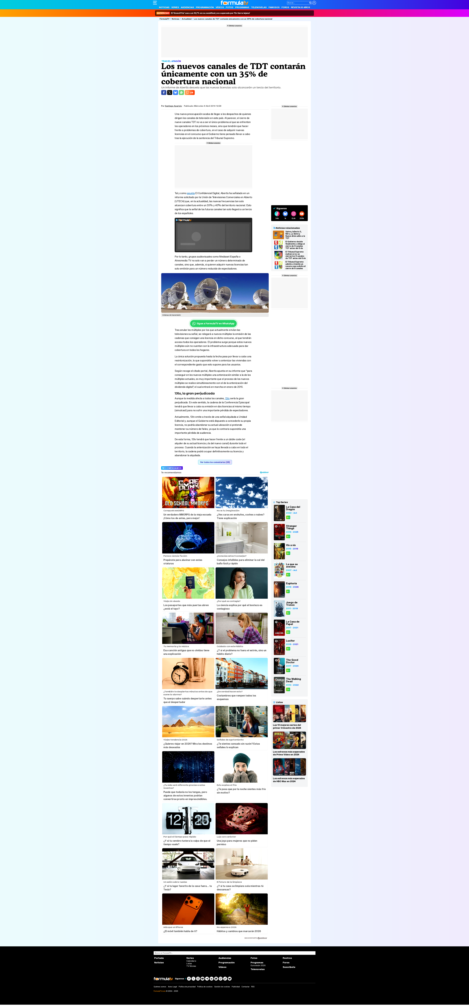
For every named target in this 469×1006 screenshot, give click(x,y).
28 (191, 92)
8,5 (288, 632)
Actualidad (187, 18)
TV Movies (191, 966)
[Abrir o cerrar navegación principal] (155, 2)
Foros (285, 7)
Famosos (274, 7)
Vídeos (220, 7)
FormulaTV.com (160, 991)
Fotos (229, 7)
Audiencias (187, 7)
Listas (189, 963)
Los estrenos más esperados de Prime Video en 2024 (289, 753)
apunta (191, 193)
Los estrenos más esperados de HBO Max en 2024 (289, 780)
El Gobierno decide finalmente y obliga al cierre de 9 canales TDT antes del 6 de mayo (295, 245)
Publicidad (236, 987)
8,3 (288, 517)
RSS (253, 987)
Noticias (164, 7)
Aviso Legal (172, 987)
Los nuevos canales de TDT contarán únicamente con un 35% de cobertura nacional (233, 18)
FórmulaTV (164, 18)
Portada (159, 958)
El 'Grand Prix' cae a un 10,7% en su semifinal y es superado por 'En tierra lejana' (203, 13)
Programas (242, 7)
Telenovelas (259, 7)
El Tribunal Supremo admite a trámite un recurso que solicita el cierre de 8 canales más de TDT (295, 265)
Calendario (191, 960)
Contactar (245, 987)
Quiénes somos (160, 987)
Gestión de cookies (222, 987)
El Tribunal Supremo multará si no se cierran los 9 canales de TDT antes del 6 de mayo (295, 255)
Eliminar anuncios (235, 26)
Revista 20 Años (300, 7)
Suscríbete (289, 967)
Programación (205, 7)
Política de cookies (205, 987)
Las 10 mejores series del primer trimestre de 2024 (287, 726)
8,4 (288, 553)
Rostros (287, 958)
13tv (227, 398)
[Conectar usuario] (314, 3)
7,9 (288, 689)
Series (175, 7)
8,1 (288, 591)
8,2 (288, 613)
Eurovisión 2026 (258, 965)
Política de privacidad (187, 987)
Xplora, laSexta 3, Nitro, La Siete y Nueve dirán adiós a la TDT (295, 235)
